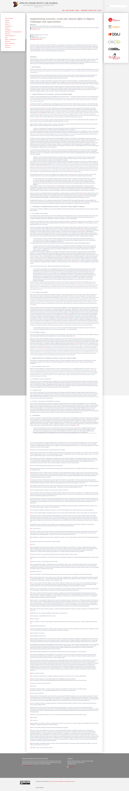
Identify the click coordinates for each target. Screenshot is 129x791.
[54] (31, 689)
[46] (46, 287)
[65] (83, 419)
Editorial (7, 20)
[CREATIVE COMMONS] (114, 49)
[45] (78, 286)
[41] (31, 628)
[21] (95, 134)
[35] (75, 222)
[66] (78, 425)
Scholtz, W (7, 24)
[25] (38, 165)
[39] (66, 257)
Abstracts (7, 22)
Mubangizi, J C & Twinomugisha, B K (13, 31)
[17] (40, 119)
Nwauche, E (8, 47)
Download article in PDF (36, 39)
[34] (83, 221)
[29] (73, 175)
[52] (86, 320)
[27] (71, 170)
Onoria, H (7, 28)
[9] (30, 105)
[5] (68, 83)
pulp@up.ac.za (72, 766)
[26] (46, 165)
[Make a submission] (114, 19)
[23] (58, 145)
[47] (68, 287)
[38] (83, 231)
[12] (73, 109)
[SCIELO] (114, 56)
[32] (85, 188)
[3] (37, 72)
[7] (30, 472)
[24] (69, 149)
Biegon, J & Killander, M (10, 39)
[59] (44, 347)
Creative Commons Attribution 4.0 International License (62, 781)
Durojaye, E (7, 45)
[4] (37, 75)
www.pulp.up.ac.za (27, 765)
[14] (69, 115)
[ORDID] (114, 41)
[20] (34, 132)
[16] (81, 116)
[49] (35, 304)
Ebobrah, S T (8, 41)
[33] (81, 193)
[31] (54, 186)
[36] (82, 228)
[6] (79, 98)
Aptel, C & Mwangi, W (10, 43)
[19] (85, 124)
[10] (97, 105)
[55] (31, 693)
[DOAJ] (114, 34)
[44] (31, 638)
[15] (59, 116)
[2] (96, 69)
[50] (66, 316)
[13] (38, 112)
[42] (31, 633)
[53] (52, 323)
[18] (67, 121)
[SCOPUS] (114, 27)
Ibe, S (6, 37)
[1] (73, 69)
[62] (74, 354)
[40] (40, 260)
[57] (77, 343)
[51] (55, 319)
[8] (85, 99)
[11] (44, 108)
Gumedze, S (8, 33)
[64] (96, 384)
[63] (95, 368)
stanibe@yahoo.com (35, 29)
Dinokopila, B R (8, 26)
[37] (75, 230)
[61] (75, 350)
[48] (74, 294)
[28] (36, 175)
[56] (74, 336)
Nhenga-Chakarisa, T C (10, 35)
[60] (31, 717)
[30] (91, 175)
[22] (87, 139)
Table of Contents (9, 18)
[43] (31, 635)
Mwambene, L (8, 29)
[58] (93, 344)
